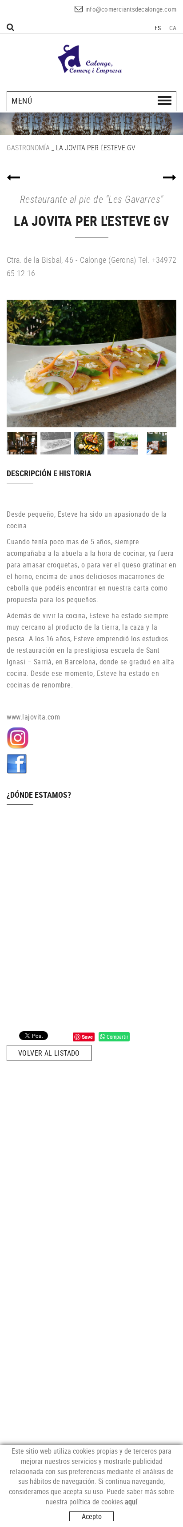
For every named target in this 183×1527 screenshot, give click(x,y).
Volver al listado (49, 1053)
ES (158, 28)
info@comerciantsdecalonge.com (130, 8)
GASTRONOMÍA (28, 148)
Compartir (116, 1036)
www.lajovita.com (33, 717)
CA (173, 28)
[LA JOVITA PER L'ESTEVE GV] (91, 363)
